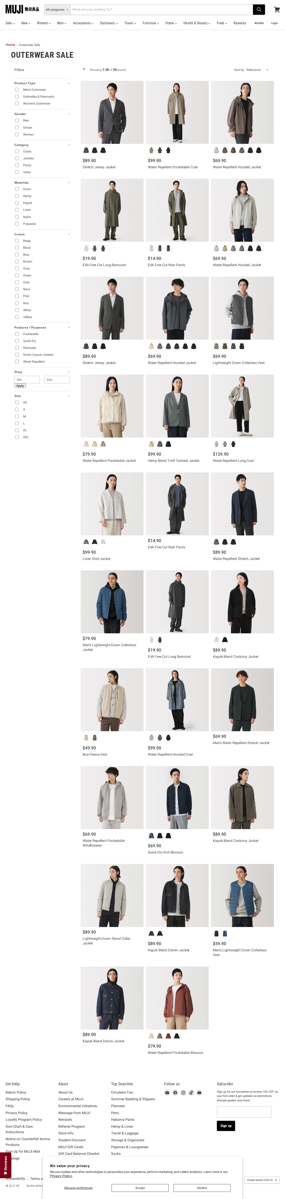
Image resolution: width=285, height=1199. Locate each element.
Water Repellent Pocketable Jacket (109, 461)
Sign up (226, 1126)
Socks (116, 1154)
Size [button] (17, 395)
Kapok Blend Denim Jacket (168, 950)
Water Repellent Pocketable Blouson (175, 1053)
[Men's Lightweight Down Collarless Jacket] (112, 602)
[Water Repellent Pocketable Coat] (177, 112)
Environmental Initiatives (77, 1106)
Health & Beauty (195, 23)
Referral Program (71, 1126)
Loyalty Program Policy (24, 1119)
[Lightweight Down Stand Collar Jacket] (112, 895)
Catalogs (13, 1158)
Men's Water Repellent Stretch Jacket (241, 743)
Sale (9, 23)
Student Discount (72, 1140)
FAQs (10, 1106)
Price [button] (18, 372)
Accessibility (15, 1178)
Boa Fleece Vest (95, 754)
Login (274, 23)
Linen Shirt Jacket (96, 559)
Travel (129, 23)
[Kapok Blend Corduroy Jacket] (242, 602)
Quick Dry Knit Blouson (165, 852)
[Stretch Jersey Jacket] (112, 112)
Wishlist (259, 23)
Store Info (66, 1133)
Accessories (82, 23)
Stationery (108, 23)
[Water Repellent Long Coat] (242, 406)
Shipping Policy (18, 1099)
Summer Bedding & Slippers (133, 1099)
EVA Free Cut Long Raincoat (104, 265)
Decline (202, 1188)
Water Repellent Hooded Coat (170, 754)
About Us (65, 1092)
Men (61, 23)
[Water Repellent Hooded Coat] (177, 700)
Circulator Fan (122, 1092)
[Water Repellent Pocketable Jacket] (112, 406)
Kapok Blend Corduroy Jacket (235, 656)
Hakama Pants (122, 1119)
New (25, 23)
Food (221, 23)
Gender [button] (20, 113)
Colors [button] (19, 234)
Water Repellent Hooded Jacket (237, 167)
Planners (118, 1106)
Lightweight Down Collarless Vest (239, 363)
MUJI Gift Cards (70, 1147)
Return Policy (16, 1092)
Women (43, 23)
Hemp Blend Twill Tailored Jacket (174, 461)
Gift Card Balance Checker (78, 1154)
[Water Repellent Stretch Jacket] (242, 504)
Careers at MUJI (70, 1099)
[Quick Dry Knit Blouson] (177, 797)
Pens (115, 1113)
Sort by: (239, 70)
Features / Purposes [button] (30, 327)
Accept (140, 1188)
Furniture (150, 23)
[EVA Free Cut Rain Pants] (177, 210)
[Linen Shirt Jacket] (112, 504)
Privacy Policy (17, 1113)
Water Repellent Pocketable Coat (173, 167)
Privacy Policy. (61, 1176)
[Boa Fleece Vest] (112, 700)
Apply (20, 385)
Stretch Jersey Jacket (99, 167)
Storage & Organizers (127, 1140)
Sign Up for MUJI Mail (23, 1151)
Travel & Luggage (124, 1133)
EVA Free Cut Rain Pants (166, 265)
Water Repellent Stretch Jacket (236, 559)
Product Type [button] (24, 83)
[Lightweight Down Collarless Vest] (242, 308)
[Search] (259, 9)
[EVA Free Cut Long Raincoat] (112, 210)
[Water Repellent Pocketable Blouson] (177, 998)
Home (170, 23)
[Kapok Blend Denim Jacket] (177, 895)
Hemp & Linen (122, 1126)
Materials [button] (21, 182)
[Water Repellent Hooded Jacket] (242, 112)
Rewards (240, 23)
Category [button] (21, 144)
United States (260, 1180)
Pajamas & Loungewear (130, 1147)
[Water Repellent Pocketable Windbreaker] (112, 797)
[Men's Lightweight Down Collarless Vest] (242, 895)
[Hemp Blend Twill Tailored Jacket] (177, 406)
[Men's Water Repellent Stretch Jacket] (242, 700)
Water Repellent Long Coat (233, 461)
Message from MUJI (74, 1113)
